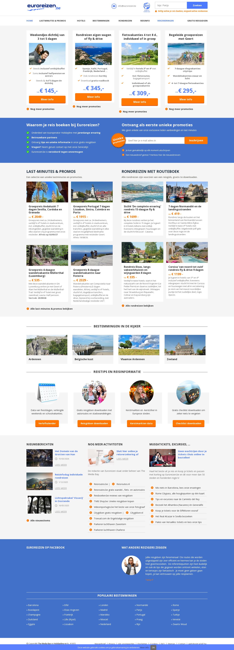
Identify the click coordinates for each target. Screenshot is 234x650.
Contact (181, 644)
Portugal (140, 614)
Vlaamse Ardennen (133, 359)
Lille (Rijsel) (70, 619)
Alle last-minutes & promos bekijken (51, 308)
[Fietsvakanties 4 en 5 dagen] (139, 44)
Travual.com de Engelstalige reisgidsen (114, 518)
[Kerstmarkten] (141, 381)
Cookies (154, 644)
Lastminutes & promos (52, 20)
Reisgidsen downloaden (94, 423)
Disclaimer (142, 644)
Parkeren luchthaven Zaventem (110, 524)
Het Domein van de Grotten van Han (66, 452)
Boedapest (33, 609)
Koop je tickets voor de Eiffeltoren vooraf (176, 510)
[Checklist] (188, 381)
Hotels (81, 20)
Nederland (105, 624)
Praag (139, 619)
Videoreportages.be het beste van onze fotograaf (119, 507)
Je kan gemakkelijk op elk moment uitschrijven (148, 150)
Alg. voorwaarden (126, 644)
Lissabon (68, 624)
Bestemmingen (101, 20)
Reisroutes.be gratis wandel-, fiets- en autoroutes (119, 489)
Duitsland (33, 619)
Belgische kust (84, 359)
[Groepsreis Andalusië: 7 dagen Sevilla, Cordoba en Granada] (47, 183)
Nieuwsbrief (100, 644)
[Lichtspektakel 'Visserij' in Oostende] (39, 497)
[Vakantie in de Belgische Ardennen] (46, 336)
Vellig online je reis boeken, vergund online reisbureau (183, 11)
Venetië (176, 619)
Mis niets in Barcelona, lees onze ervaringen (178, 487)
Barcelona (33, 605)
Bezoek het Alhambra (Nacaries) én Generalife (179, 505)
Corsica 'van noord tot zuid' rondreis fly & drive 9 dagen (185, 268)
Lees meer (61, 464)
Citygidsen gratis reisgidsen (108, 512)
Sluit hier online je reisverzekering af (127, 452)
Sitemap (171, 644)
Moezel (104, 619)
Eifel (66, 605)
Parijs (139, 609)
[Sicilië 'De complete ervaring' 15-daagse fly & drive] (142, 183)
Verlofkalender (47, 423)
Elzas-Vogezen (71, 609)
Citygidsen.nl (136, 512)
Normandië (142, 605)
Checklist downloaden (188, 423)
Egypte (31, 624)
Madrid (103, 609)
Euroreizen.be (44, 7)
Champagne (34, 614)
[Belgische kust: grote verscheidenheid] (92, 336)
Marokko (105, 614)
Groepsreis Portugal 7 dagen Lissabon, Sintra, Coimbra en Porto (91, 209)
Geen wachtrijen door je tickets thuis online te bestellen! (192, 454)
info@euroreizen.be (127, 6)
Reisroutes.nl (123, 484)
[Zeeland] (185, 336)
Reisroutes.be (101, 484)
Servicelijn (83, 147)
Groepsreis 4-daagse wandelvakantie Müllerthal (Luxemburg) (46, 273)
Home (29, 20)
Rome (176, 605)
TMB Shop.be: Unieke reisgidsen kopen (114, 501)
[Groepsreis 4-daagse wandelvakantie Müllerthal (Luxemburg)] (47, 246)
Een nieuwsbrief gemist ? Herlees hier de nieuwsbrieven (153, 154)
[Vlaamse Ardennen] (138, 336)
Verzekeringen (165, 20)
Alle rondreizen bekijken (139, 305)
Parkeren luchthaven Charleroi (109, 530)
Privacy (112, 644)
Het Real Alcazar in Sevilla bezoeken (173, 516)
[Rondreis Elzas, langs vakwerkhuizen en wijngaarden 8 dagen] (142, 243)
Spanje (176, 609)
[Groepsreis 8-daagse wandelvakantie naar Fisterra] (92, 246)
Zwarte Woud (180, 624)
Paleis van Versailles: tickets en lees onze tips (178, 522)
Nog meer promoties (42, 109)
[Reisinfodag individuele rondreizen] (39, 473)
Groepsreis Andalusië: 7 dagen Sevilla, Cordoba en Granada (45, 209)
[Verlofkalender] (47, 381)
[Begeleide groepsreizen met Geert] (186, 44)
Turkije (176, 614)
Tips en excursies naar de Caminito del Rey (177, 499)
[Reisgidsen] (94, 381)
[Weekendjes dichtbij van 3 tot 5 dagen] (47, 44)
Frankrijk (68, 614)
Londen (104, 605)
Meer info (47, 99)
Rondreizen (125, 20)
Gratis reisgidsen (197, 20)
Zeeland (172, 359)
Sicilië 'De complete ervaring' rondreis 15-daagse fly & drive (142, 209)
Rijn (138, 624)
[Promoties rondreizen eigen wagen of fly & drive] (93, 44)
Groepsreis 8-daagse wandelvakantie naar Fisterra (87, 273)
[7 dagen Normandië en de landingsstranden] (187, 183)
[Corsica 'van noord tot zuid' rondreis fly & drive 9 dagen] (187, 243)
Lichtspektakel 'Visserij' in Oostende (69, 499)
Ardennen (35, 359)
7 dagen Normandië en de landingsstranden (184, 208)
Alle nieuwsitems (40, 520)
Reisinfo (145, 20)
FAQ (163, 644)
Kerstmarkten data (141, 423)
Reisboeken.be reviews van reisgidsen (113, 495)
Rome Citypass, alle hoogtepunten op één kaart (180, 493)
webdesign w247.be (197, 644)
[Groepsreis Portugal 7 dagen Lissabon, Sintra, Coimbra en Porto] (92, 183)
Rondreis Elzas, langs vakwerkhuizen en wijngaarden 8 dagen (137, 270)
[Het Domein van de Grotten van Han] (39, 450)
